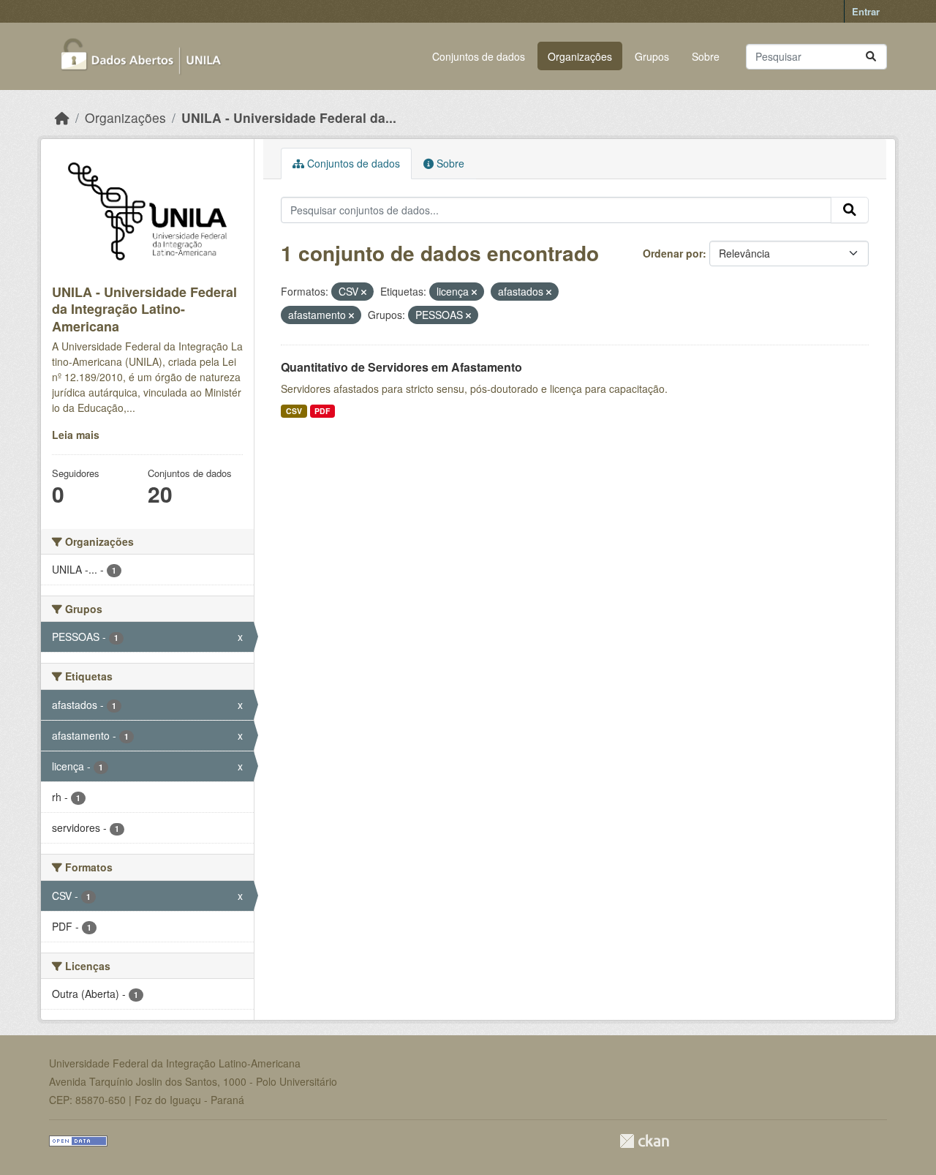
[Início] (62, 117)
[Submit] (871, 57)
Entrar (866, 11)
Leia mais (75, 434)
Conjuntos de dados (478, 56)
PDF (322, 410)
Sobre (706, 56)
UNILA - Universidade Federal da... (288, 117)
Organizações (580, 56)
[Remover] (363, 292)
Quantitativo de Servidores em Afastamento (401, 366)
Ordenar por (673, 253)
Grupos (652, 56)
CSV (294, 410)
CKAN (644, 1141)
